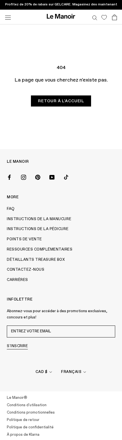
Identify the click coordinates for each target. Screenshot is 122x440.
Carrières (17, 280)
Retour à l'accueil (61, 101)
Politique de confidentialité (30, 427)
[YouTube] (51, 176)
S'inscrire (17, 346)
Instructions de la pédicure (37, 229)
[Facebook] (9, 176)
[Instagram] (23, 176)
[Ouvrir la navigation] (8, 17)
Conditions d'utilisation (27, 405)
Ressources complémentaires (40, 249)
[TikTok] (66, 176)
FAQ (11, 209)
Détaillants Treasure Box (36, 260)
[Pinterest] (37, 176)
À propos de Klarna (23, 435)
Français (71, 372)
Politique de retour (23, 420)
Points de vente (24, 239)
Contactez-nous (25, 270)
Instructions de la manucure (39, 219)
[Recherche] (94, 17)
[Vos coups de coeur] (104, 17)
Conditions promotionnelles (31, 412)
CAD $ (41, 372)
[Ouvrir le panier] (114, 17)
